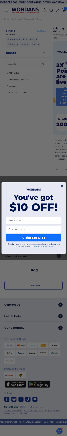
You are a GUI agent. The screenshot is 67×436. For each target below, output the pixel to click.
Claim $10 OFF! (33, 237)
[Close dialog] (61, 185)
